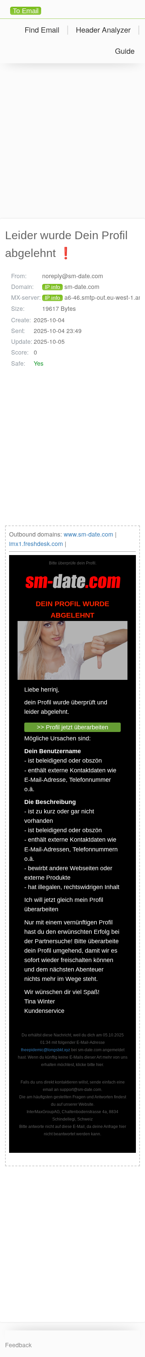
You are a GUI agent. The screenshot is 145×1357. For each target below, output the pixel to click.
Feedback (18, 1345)
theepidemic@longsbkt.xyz (45, 1050)
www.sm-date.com (88, 534)
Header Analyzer (103, 29)
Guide (125, 50)
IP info (52, 287)
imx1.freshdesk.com (36, 543)
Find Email (42, 29)
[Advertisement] (72, 141)
